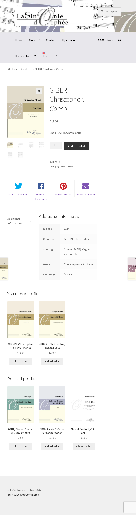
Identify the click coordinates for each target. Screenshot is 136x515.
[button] (39, 91)
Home (18, 40)
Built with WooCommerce (23, 494)
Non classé (26, 69)
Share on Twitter (18, 194)
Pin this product (63, 194)
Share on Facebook (41, 197)
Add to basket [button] (20, 361)
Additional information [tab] (14, 221)
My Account (69, 40)
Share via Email (85, 194)
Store (32, 40)
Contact (51, 40)
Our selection (23, 56)
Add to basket (76, 146)
